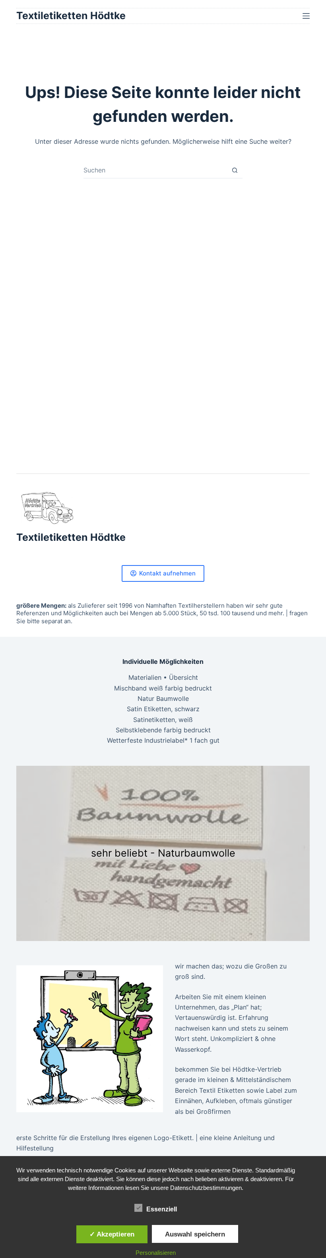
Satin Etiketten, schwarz (163, 709)
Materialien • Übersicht (163, 677)
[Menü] (306, 16)
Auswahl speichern (195, 1234)
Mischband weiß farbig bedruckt (163, 688)
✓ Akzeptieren (111, 1234)
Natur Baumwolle (163, 698)
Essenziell (161, 1209)
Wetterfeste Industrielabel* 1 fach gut (163, 740)
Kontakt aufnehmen (167, 573)
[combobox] (155, 170)
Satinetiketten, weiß (163, 720)
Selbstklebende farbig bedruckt (163, 730)
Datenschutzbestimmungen (206, 1187)
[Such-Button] (235, 170)
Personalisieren (156, 1252)
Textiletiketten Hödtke (71, 16)
